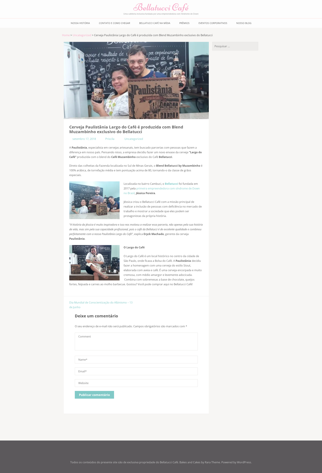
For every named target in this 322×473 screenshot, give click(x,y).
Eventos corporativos (213, 23)
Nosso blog (243, 23)
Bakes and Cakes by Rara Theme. (200, 462)
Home (66, 35)
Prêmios (184, 23)
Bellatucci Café (161, 7)
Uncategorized (82, 35)
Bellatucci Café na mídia (154, 23)
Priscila (109, 139)
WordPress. (244, 462)
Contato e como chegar (114, 23)
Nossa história (80, 23)
